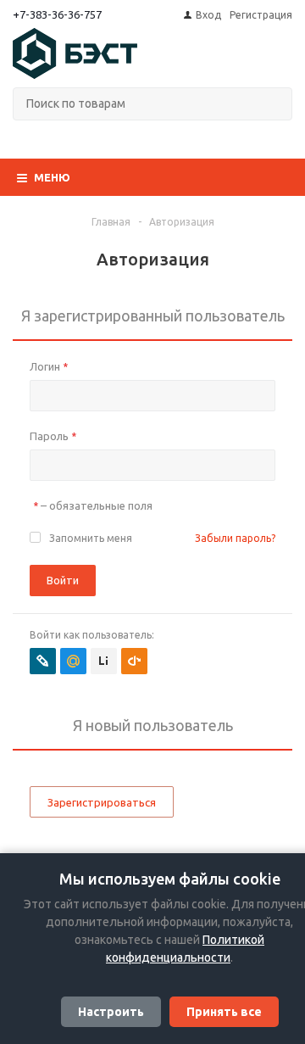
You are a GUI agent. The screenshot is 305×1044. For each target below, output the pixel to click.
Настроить (111, 1012)
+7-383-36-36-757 (57, 14)
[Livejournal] (43, 661)
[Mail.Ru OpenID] (73, 661)
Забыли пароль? (235, 538)
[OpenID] (134, 661)
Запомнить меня (90, 538)
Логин (49, 366)
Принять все (224, 1012)
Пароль (53, 436)
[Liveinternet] (104, 661)
